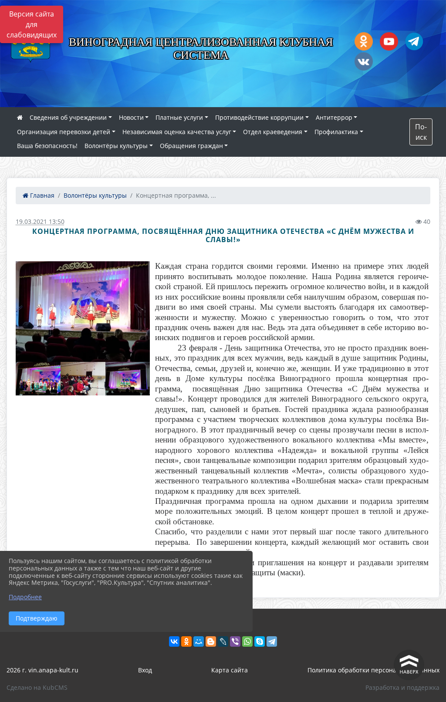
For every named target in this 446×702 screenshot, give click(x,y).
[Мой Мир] (198, 641)
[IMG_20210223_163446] (127, 378)
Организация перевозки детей (63, 132)
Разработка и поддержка (402, 687)
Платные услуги (179, 117)
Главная (41, 195)
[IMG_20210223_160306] (83, 311)
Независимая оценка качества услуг (176, 132)
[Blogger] (211, 641)
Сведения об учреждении (68, 117)
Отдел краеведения (272, 132)
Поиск (421, 132)
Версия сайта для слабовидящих (32, 24)
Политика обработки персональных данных (373, 670)
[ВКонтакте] (174, 641)
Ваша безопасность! (47, 146)
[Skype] (259, 641)
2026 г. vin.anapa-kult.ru (42, 670)
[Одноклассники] (186, 641)
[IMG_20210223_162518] (38, 378)
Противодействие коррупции (259, 117)
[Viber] (235, 641)
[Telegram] (272, 641)
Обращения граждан (191, 146)
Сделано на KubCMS (37, 687)
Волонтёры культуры (116, 146)
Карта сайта (229, 670)
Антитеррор (334, 117)
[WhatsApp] (247, 641)
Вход (145, 670)
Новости (131, 117)
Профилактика (336, 132)
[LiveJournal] (223, 641)
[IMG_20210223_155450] (83, 378)
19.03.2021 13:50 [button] (40, 221)
